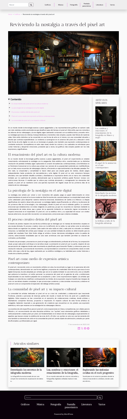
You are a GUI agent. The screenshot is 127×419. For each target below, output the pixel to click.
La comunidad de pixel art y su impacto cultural (28, 120)
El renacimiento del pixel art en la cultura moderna (30, 104)
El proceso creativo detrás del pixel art (26, 112)
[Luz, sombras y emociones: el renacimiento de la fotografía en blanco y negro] (105, 116)
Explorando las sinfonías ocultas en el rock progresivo (98, 371)
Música (60, 5)
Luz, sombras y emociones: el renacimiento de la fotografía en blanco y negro (104, 133)
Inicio (10, 14)
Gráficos (48, 5)
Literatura (99, 5)
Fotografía (73, 5)
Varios (112, 5)
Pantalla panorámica (86, 5)
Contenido (16, 99)
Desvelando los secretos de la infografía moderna (105, 194)
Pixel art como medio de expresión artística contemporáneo (33, 116)
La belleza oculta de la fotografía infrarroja (105, 222)
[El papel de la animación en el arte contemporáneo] (105, 151)
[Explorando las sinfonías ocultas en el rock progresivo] (99, 357)
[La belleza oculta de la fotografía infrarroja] (105, 209)
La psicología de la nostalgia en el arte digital (28, 108)
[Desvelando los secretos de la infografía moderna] (105, 181)
